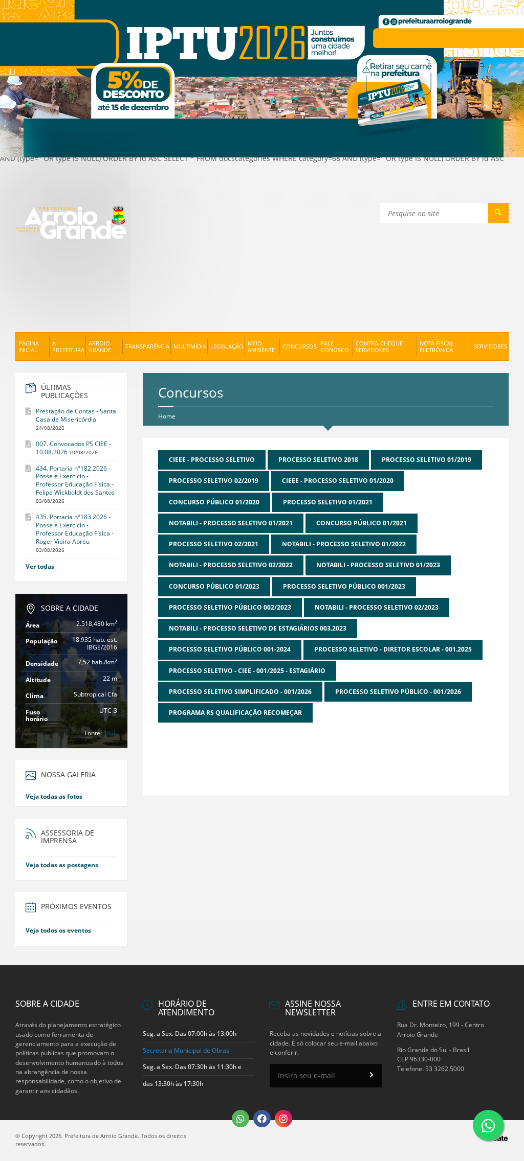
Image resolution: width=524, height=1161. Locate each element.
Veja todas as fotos (54, 796)
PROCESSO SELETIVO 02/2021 (213, 544)
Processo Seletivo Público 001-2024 (230, 649)
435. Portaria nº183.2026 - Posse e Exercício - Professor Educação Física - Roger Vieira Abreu (75, 529)
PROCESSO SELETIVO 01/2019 (426, 459)
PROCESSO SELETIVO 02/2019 (213, 480)
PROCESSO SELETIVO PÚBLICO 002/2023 (230, 607)
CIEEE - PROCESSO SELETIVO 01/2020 (338, 480)
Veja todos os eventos (58, 930)
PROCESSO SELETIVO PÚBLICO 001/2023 (344, 586)
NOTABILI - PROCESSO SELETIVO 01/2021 (231, 523)
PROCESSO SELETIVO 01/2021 (328, 502)
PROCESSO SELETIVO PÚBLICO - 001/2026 (398, 691)
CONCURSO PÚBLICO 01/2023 (214, 586)
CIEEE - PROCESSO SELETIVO (212, 459)
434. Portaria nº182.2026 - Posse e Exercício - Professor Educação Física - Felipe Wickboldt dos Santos (75, 480)
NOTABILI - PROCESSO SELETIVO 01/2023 (378, 565)
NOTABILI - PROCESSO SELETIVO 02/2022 (231, 565)
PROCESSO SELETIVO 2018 (318, 459)
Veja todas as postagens (62, 865)
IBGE (110, 733)
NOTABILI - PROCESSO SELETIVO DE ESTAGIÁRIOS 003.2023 (257, 628)
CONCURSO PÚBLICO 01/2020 (214, 502)
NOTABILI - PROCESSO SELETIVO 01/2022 (344, 544)
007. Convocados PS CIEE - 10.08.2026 (73, 447)
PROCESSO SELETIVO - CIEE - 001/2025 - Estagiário (247, 670)
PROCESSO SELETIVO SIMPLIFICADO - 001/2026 (240, 691)
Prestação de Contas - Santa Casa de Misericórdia (76, 415)
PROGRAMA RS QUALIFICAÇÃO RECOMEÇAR (235, 712)
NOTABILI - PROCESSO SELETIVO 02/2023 (377, 607)
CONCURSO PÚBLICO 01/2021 (361, 523)
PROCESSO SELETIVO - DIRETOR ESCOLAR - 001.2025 (393, 649)
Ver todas (40, 566)
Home (167, 416)
